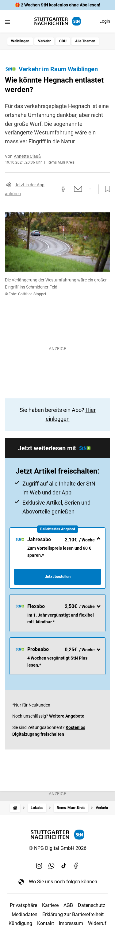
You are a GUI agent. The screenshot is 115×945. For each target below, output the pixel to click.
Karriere (50, 905)
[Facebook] (76, 865)
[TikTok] (64, 865)
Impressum (71, 923)
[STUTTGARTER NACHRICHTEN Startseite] (57, 21)
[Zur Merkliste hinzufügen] (106, 189)
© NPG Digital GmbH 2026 (57, 848)
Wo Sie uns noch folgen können (63, 882)
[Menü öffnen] (7, 22)
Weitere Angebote (66, 716)
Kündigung (20, 923)
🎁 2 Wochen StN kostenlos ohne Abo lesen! (57, 4)
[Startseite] (15, 808)
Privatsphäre (23, 905)
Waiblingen (20, 41)
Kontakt (45, 923)
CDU (63, 41)
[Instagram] (39, 865)
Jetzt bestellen (58, 576)
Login (104, 21)
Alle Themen (85, 41)
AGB (68, 905)
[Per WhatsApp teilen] (90, 189)
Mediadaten (24, 914)
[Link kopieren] (52, 189)
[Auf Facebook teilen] (63, 189)
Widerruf (97, 923)
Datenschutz (91, 905)
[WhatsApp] (51, 865)
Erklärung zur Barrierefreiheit (73, 914)
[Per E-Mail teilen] (78, 189)
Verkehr (44, 41)
